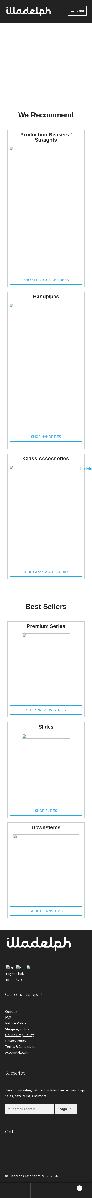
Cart (70, 1186)
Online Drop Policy (19, 1035)
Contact (11, 1011)
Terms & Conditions (20, 1046)
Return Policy (15, 1023)
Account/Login (16, 1052)
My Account (15, 1190)
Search (46, 1190)
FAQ (8, 1017)
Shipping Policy (17, 1029)
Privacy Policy (15, 1040)
